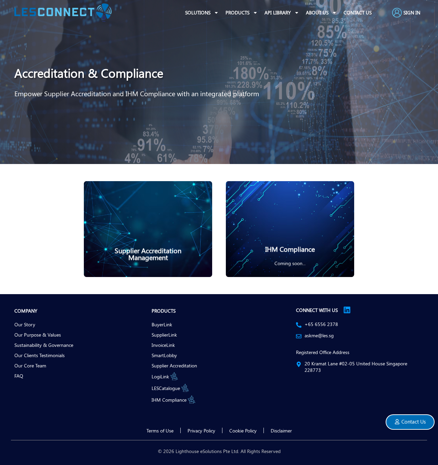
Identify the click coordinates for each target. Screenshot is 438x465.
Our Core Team (30, 365)
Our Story (24, 324)
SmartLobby (164, 355)
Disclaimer (281, 430)
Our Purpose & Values (37, 334)
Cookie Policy (243, 430)
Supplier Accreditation (174, 365)
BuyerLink (162, 324)
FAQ (18, 376)
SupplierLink (164, 334)
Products (237, 12)
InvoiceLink (163, 345)
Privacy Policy (201, 430)
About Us (317, 12)
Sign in (411, 12)
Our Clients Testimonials (39, 355)
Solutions (197, 12)
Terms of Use (159, 430)
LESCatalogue (166, 388)
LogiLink (160, 376)
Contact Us (358, 12)
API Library (278, 12)
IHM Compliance (169, 400)
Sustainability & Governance (43, 345)
